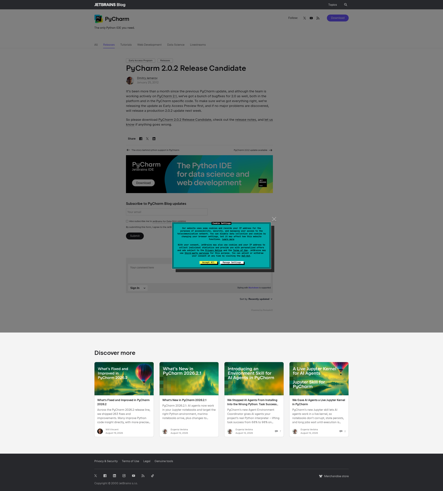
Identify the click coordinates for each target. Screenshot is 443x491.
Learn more (228, 239)
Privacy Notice (213, 250)
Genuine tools (164, 461)
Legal (146, 461)
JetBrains (125, 483)
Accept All (208, 262)
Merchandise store (335, 477)
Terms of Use (240, 250)
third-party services (197, 253)
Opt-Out (246, 255)
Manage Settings (232, 262)
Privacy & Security (106, 461)
